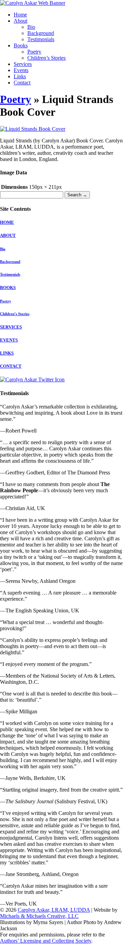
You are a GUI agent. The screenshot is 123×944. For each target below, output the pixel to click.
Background (40, 33)
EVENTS (9, 340)
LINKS (7, 353)
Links (20, 76)
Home (20, 15)
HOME (7, 222)
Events (21, 70)
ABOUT (8, 235)
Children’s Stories (46, 58)
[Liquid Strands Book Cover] (32, 129)
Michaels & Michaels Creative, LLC (39, 916)
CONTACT (11, 366)
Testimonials (40, 39)
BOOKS (8, 287)
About (20, 21)
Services (23, 64)
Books (21, 45)
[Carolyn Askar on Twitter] (32, 379)
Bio (31, 27)
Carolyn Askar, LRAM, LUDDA (54, 910)
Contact (22, 82)
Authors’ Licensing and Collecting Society (45, 941)
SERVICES (11, 327)
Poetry (34, 52)
